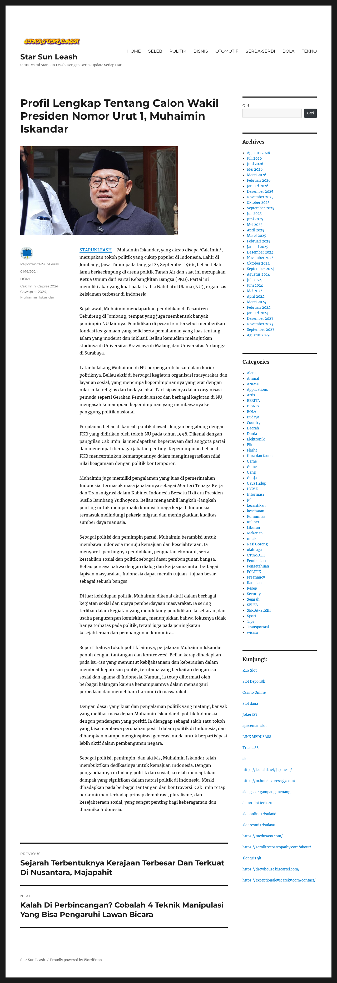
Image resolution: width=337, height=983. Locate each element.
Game (252, 461)
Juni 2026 (255, 164)
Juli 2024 (254, 280)
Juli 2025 (254, 213)
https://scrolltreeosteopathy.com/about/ (276, 847)
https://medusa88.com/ (262, 836)
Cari (245, 106)
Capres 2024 (47, 286)
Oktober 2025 (258, 202)
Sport (251, 616)
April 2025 (255, 230)
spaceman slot (254, 725)
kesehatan (255, 511)
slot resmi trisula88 (258, 825)
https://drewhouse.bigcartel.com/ (271, 869)
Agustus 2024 (258, 274)
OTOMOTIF (226, 51)
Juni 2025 (255, 219)
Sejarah (253, 599)
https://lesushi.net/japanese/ (267, 770)
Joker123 (249, 714)
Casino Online (254, 692)
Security (254, 594)
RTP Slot (249, 670)
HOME (134, 51)
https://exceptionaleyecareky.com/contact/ (279, 880)
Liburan (253, 527)
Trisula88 (250, 748)
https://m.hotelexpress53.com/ (268, 781)
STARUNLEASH (96, 249)
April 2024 (255, 296)
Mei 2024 (254, 291)
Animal (253, 378)
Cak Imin (28, 286)
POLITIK (178, 51)
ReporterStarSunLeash (39, 264)
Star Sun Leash (48, 56)
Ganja (252, 478)
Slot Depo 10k (253, 681)
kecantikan (256, 505)
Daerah (253, 428)
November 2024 (260, 258)
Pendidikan (256, 561)
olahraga (254, 550)
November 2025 (260, 197)
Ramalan (254, 583)
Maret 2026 (256, 175)
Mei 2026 (255, 169)
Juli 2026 (254, 158)
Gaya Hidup (256, 483)
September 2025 (260, 208)
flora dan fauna (259, 456)
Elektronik (256, 439)
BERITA (253, 400)
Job (249, 500)
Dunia (252, 434)
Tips (250, 621)
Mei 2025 (254, 224)
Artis (251, 395)
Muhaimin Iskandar (37, 297)
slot (245, 759)
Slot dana (250, 703)
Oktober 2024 (258, 263)
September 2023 (260, 329)
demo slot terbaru (257, 803)
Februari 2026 (259, 180)
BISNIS (201, 51)
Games (253, 467)
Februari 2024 (258, 307)
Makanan (255, 533)
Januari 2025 (257, 247)
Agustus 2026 (258, 153)
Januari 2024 (257, 313)
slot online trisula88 (259, 814)
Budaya (253, 417)
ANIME (253, 384)
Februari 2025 (258, 241)
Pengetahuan (258, 566)
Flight (252, 450)
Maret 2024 (256, 302)
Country (253, 422)
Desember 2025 (260, 191)
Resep (252, 588)
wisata (252, 632)
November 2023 (260, 324)
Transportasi (258, 627)
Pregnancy (256, 577)
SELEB (155, 51)
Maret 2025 (256, 236)
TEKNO (309, 51)
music (252, 538)
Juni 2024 (255, 285)
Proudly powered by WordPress (76, 960)
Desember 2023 (260, 318)
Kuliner (253, 522)
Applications (257, 389)
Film (251, 445)
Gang (251, 472)
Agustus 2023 (258, 335)
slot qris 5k (251, 858)
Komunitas (256, 516)
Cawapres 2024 (33, 292)
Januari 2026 (258, 186)
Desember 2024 (260, 252)
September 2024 (260, 269)
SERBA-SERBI (260, 51)
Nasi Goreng (257, 544)
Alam (251, 373)
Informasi (255, 494)
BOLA (288, 51)
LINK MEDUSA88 (256, 736)
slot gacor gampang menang (266, 792)
